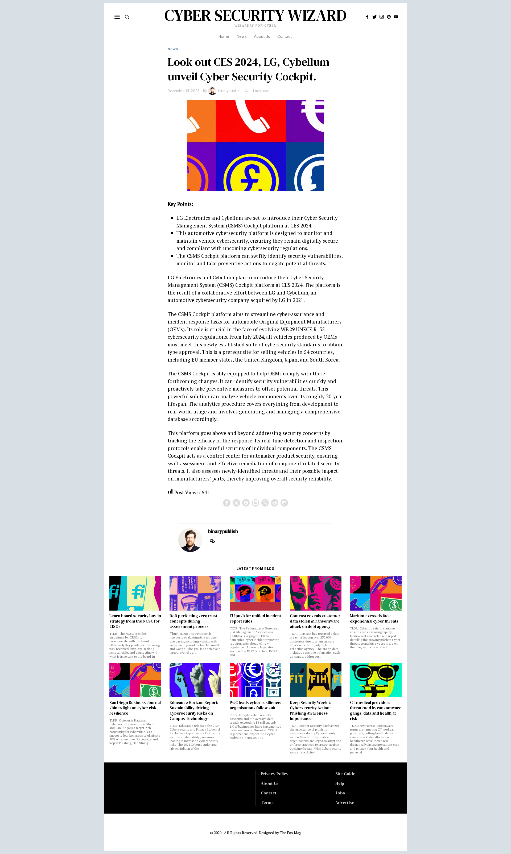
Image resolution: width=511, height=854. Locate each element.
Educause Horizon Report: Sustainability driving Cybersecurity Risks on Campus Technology (194, 710)
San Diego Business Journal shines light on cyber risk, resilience (135, 708)
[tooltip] (367, 17)
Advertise (344, 802)
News (173, 49)
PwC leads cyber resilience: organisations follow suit (255, 705)
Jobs (340, 793)
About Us (269, 783)
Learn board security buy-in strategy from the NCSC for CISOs (135, 621)
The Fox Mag (290, 832)
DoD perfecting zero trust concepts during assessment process (193, 621)
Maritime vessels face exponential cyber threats (374, 618)
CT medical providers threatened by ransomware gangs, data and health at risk (375, 710)
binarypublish (229, 91)
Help (339, 783)
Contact (269, 793)
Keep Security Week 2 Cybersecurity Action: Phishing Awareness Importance (310, 710)
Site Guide (345, 774)
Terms (267, 802)
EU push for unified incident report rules (255, 618)
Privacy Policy (275, 774)
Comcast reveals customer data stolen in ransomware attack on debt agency (315, 621)
